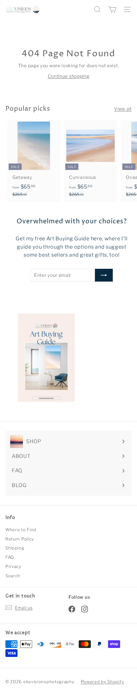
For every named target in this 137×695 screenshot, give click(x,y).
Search (12, 575)
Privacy (13, 566)
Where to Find (20, 529)
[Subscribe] (104, 275)
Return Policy (19, 538)
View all (123, 108)
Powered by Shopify (102, 681)
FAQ (9, 557)
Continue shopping (69, 76)
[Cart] (112, 9)
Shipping (15, 547)
